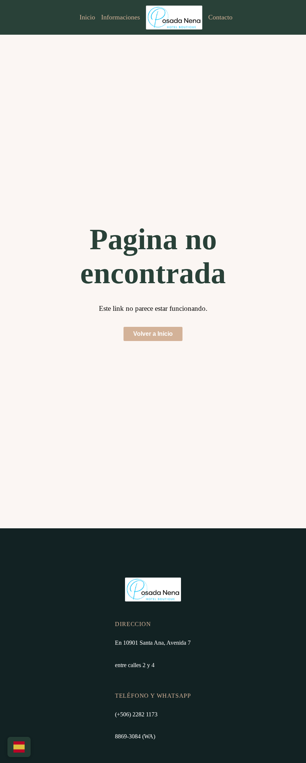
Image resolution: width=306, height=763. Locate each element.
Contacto (220, 17)
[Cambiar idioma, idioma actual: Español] (19, 747)
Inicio (87, 17)
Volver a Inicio (153, 334)
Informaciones (120, 17)
